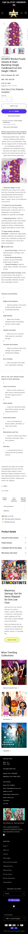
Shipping (3, 85)
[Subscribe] (23, 894)
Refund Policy (7, 870)
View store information (10, 127)
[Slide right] (26, 51)
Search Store (12, 640)
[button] (2, 13)
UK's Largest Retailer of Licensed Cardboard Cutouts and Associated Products (12, 829)
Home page (6, 858)
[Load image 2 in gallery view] (14, 51)
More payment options (14, 115)
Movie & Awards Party (10, 688)
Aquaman (6, 751)
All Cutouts (6, 719)
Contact (5, 854)
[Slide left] (1, 51)
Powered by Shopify (19, 931)
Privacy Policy (7, 874)
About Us (6, 850)
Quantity (3, 95)
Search (5, 846)
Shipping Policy (8, 866)
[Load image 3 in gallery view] (21, 51)
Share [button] (5, 486)
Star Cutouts (11, 931)
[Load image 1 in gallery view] (7, 51)
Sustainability (7, 882)
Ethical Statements (9, 878)
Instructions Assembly (10, 862)
